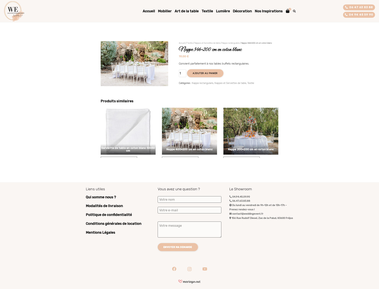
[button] (294, 11)
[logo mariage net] (189, 282)
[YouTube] (205, 269)
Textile (190, 43)
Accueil (182, 43)
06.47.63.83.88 (241, 200)
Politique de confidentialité (109, 215)
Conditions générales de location (113, 224)
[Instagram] (189, 269)
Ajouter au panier (205, 73)
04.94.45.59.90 (241, 196)
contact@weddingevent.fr (247, 213)
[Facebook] (174, 269)
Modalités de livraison (104, 206)
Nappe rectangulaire (231, 43)
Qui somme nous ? (101, 197)
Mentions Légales (100, 232)
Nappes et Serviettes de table (207, 43)
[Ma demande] (287, 11)
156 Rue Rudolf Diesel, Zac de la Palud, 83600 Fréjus (262, 218)
